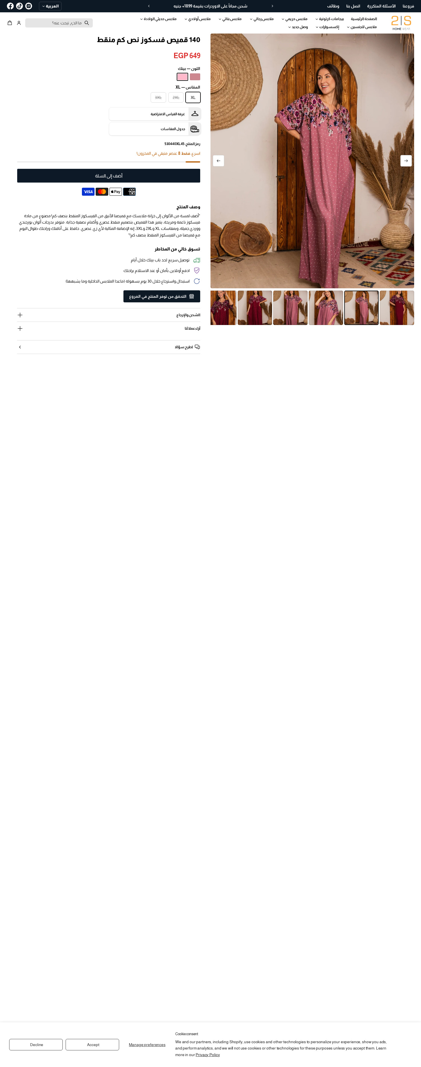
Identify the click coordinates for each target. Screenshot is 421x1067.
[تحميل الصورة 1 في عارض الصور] (397, 308)
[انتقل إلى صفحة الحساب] (18, 23)
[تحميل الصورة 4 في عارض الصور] (290, 308)
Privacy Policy (208, 1054)
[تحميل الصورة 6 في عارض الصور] (219, 308)
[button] (10, 23)
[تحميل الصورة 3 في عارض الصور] (326, 308)
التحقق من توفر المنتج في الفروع (157, 296)
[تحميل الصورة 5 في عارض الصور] (255, 308)
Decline (36, 1044)
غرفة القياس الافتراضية (168, 114)
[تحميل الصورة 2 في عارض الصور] (361, 308)
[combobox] (59, 23)
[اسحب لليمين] (218, 161)
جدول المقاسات (173, 129)
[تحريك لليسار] (406, 161)
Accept (93, 1044)
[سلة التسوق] (10, 23)
